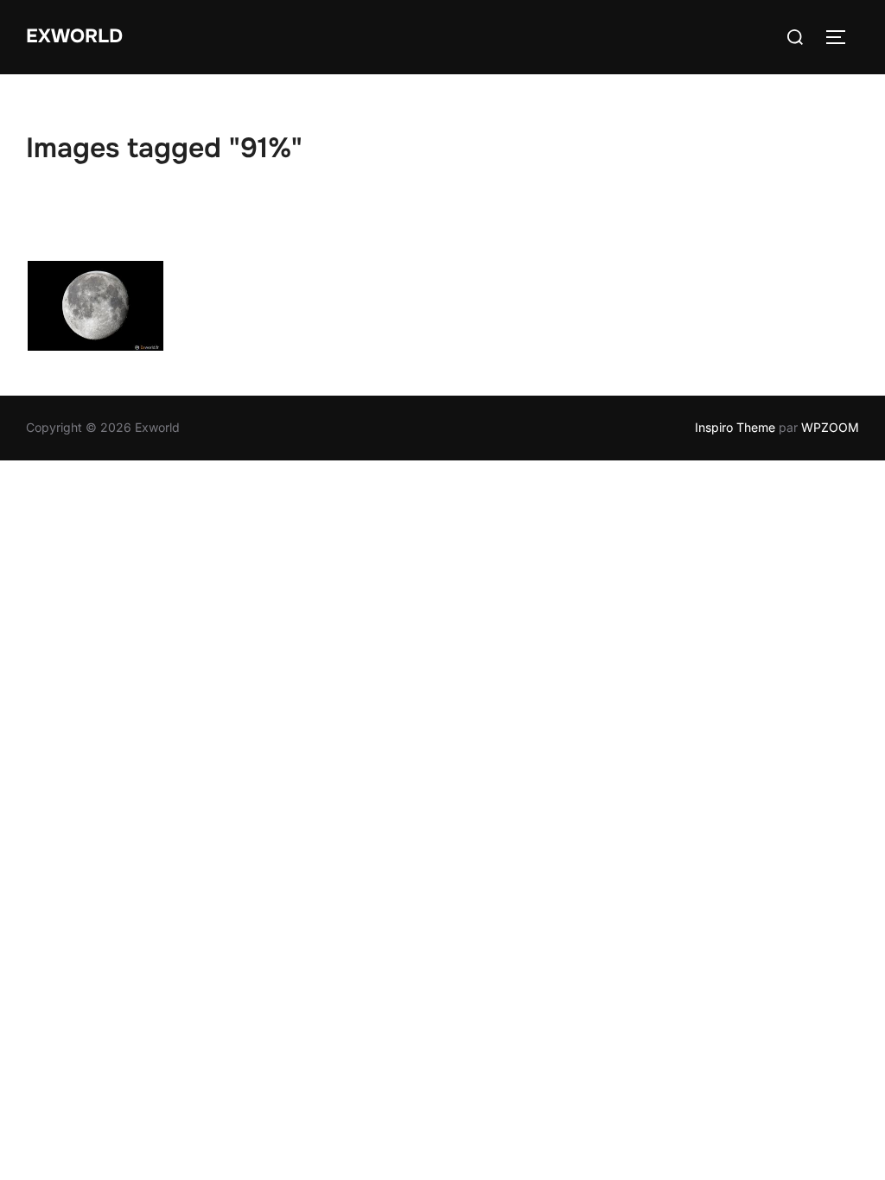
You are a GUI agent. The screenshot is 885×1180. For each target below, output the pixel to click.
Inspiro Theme (735, 427)
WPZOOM (830, 427)
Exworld (74, 36)
